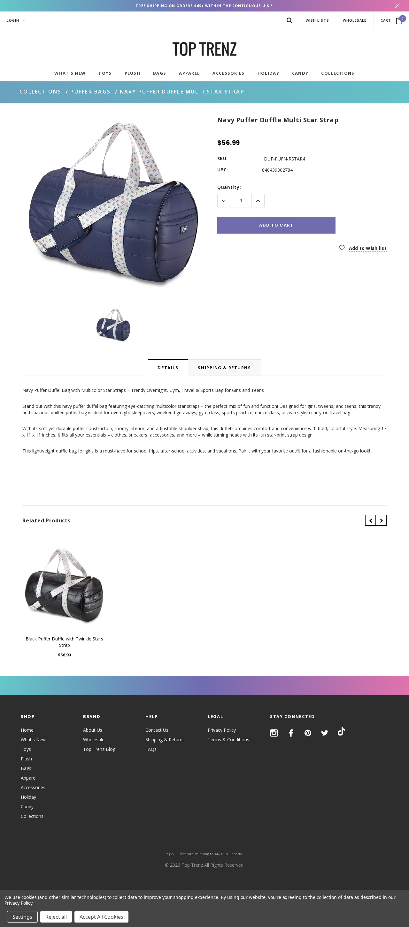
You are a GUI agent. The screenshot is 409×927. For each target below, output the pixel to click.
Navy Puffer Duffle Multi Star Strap (182, 91)
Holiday (28, 797)
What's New (33, 739)
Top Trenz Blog (99, 749)
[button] (289, 20)
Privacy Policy (222, 730)
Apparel (28, 778)
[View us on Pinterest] (308, 733)
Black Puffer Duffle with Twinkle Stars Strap (64, 642)
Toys (26, 749)
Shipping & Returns (165, 739)
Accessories (33, 787)
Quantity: (229, 187)
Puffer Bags (90, 91)
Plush (26, 759)
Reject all (56, 916)
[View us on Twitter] (325, 733)
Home (27, 730)
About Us (92, 730)
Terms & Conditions (228, 739)
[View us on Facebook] (291, 733)
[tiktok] (341, 732)
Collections (40, 91)
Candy (27, 807)
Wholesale (93, 739)
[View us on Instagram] (274, 733)
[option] (113, 206)
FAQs (151, 749)
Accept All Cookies (101, 916)
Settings (22, 916)
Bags (26, 768)
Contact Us (156, 730)
